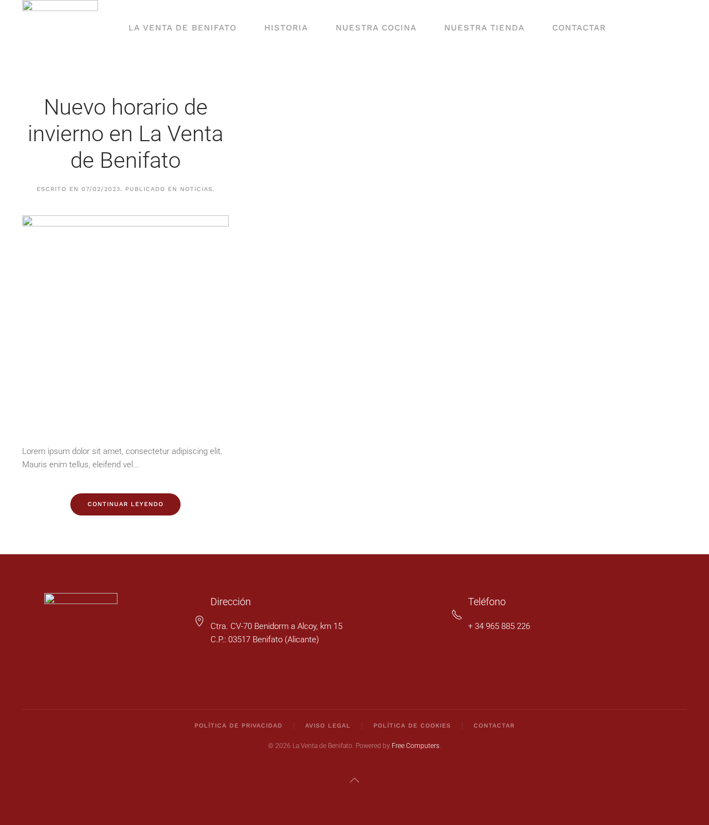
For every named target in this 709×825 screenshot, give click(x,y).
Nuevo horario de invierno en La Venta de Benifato (125, 133)
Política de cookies (412, 725)
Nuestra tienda (484, 28)
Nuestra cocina (376, 28)
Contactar (579, 28)
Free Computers (415, 746)
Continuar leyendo (125, 504)
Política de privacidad (238, 725)
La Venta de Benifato (183, 28)
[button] (354, 780)
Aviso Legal (328, 725)
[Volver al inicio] (60, 27)
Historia (286, 28)
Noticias (196, 189)
